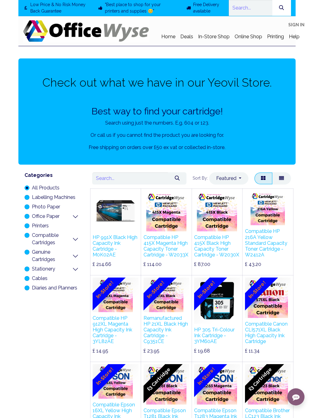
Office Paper (45, 216)
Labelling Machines (53, 197)
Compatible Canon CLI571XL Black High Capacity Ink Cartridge (266, 333)
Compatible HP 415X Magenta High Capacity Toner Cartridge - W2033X (166, 246)
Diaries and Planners (54, 288)
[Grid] (263, 178)
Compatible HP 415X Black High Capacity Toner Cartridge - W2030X (216, 246)
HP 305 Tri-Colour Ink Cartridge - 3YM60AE (214, 335)
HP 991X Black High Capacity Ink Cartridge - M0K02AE (115, 246)
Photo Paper (46, 207)
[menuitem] (168, 37)
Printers (40, 226)
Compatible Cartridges (45, 238)
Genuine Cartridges (43, 255)
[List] (281, 178)
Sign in (296, 24)
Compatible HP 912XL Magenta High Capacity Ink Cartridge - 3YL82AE (112, 330)
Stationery (43, 269)
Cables (40, 278)
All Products (45, 188)
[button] (228, 178)
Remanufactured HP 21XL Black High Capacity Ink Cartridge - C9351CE (166, 330)
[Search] (281, 8)
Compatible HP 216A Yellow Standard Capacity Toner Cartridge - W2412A (266, 243)
